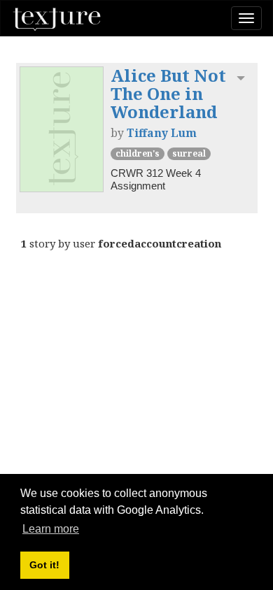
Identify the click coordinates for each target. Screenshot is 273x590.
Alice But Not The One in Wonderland (168, 94)
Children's (137, 153)
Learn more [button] (50, 529)
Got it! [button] (44, 564)
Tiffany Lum (162, 133)
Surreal (189, 153)
